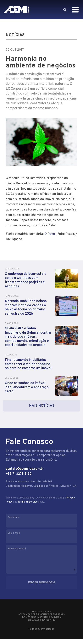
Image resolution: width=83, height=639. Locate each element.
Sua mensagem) (17, 548)
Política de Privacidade (41, 629)
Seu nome (13, 517)
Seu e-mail (14, 533)
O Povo (49, 234)
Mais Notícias (41, 406)
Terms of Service (28, 502)
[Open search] (65, 10)
